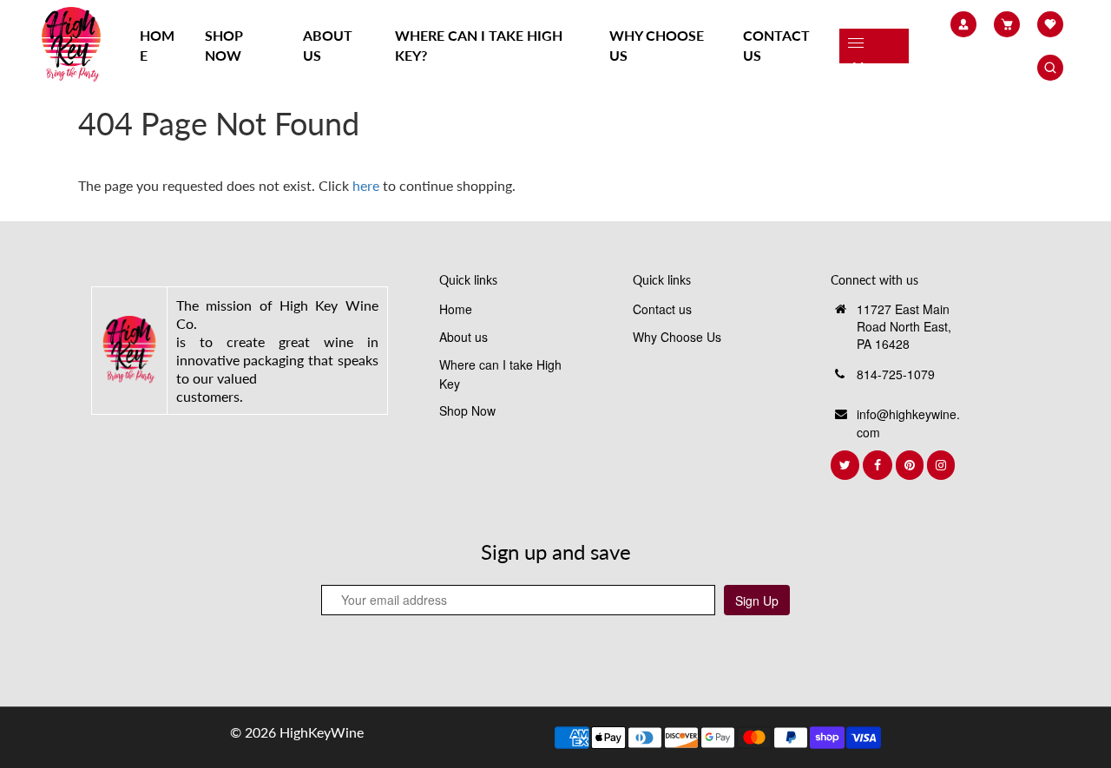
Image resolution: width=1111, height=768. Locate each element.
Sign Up (757, 600)
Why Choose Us (656, 45)
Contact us (776, 45)
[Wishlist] (1050, 24)
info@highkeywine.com (908, 423)
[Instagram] (942, 465)
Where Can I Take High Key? (478, 45)
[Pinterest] (911, 465)
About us (327, 45)
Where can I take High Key (500, 374)
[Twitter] (847, 465)
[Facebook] (879, 465)
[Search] (1050, 68)
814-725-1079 (896, 374)
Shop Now (224, 45)
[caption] (129, 349)
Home (157, 45)
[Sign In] (963, 24)
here (365, 185)
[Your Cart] (1007, 24)
